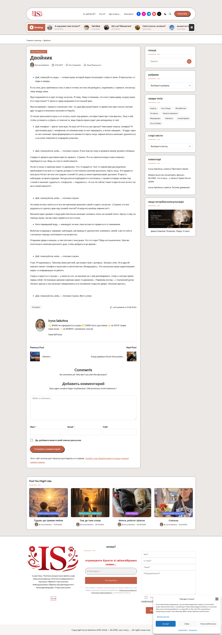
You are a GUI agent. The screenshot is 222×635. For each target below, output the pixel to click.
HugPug (153, 108)
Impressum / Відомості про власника (53, 582)
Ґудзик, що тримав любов (48, 520)
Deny (187, 624)
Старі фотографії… (183, 26)
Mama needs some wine (48, 513)
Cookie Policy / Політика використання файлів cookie (53, 576)
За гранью (36, 307)
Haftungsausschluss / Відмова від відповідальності (53, 585)
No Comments (75, 65)
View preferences (208, 624)
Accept (166, 624)
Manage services (163, 617)
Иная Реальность (38, 52)
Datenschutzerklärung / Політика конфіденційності (53, 579)
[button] (217, 599)
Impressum (193, 630)
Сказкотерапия (183, 118)
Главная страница (33, 40)
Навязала (169, 118)
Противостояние (180, 168)
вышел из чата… (154, 26)
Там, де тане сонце (90, 520)
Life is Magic (166, 108)
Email (71, 426)
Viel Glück (65, 26)
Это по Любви (155, 123)
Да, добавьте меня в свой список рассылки (58, 440)
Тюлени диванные (181, 187)
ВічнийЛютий (181, 108)
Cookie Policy (183, 630)
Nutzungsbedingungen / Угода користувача (53, 588)
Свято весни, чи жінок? (123, 26)
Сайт (105, 426)
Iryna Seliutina (58, 321)
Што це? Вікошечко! (91, 26)
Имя (33, 426)
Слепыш (173, 520)
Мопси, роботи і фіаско (132, 520)
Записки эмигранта (170, 113)
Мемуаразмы (155, 118)
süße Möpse (132, 513)
